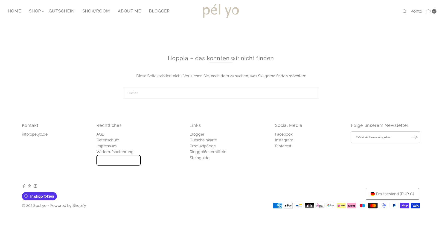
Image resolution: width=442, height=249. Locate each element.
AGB (100, 134)
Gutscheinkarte (203, 140)
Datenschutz (107, 140)
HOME (14, 11)
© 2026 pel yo (34, 205)
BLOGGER (159, 11)
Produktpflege (203, 146)
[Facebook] (24, 186)
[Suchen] (404, 11)
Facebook (284, 134)
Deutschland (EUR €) (395, 194)
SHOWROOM (96, 11)
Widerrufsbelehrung (115, 151)
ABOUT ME (129, 11)
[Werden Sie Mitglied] (414, 137)
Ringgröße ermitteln (208, 151)
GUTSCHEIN (61, 11)
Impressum (106, 146)
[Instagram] (35, 186)
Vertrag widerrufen (118, 160)
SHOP (35, 11)
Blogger (197, 134)
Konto (416, 11)
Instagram (284, 140)
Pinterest (283, 146)
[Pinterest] (29, 186)
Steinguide (199, 157)
